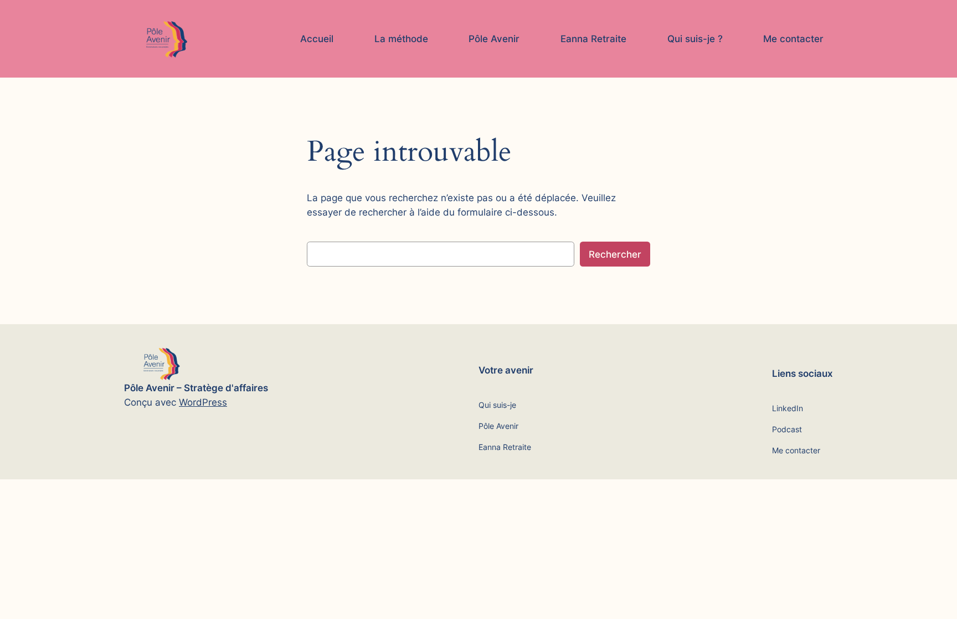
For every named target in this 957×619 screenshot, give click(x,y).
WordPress (203, 402)
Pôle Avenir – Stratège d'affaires (196, 387)
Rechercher (615, 254)
